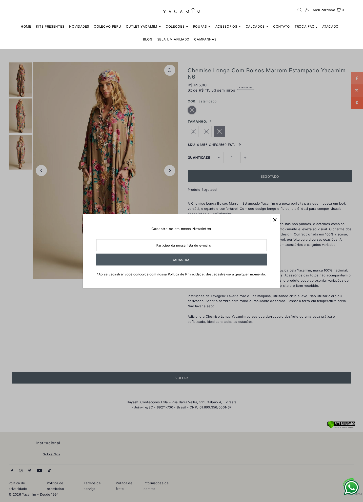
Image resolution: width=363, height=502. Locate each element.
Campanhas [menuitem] (205, 39)
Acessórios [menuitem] (226, 26)
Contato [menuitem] (281, 26)
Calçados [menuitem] (255, 26)
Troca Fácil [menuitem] (306, 26)
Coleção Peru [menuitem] (107, 26)
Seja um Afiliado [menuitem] (173, 39)
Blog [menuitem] (148, 39)
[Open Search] (300, 10)
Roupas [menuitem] (200, 26)
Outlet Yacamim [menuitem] (141, 26)
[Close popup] (274, 219)
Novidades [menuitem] (79, 26)
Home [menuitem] (26, 26)
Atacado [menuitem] (330, 26)
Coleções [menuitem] (175, 26)
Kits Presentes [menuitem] (50, 26)
